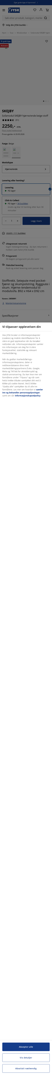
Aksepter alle (26, 1046)
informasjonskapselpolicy (27, 395)
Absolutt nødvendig (26, 1068)
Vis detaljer (26, 1057)
